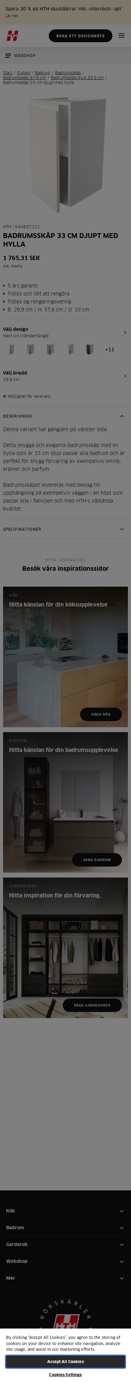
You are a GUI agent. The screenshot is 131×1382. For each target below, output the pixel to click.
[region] (65, 1355)
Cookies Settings (65, 1374)
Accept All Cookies (65, 1361)
